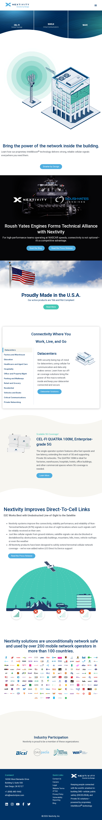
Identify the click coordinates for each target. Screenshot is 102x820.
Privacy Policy (58, 794)
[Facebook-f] (23, 804)
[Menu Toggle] (95, 5)
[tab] (17, 350)
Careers (56, 782)
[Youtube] (17, 804)
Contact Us (57, 779)
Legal (55, 785)
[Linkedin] (6, 804)
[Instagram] (12, 804)
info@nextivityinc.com (14, 795)
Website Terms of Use (58, 789)
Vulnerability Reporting (57, 798)
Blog (54, 803)
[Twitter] (28, 804)
